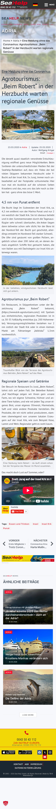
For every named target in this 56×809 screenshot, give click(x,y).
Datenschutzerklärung (28, 767)
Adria (9, 31)
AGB (27, 764)
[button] (5, 803)
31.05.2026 (12, 622)
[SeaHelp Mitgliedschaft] (28, 560)
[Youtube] (45, 757)
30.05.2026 (12, 662)
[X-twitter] (45, 752)
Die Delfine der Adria (18, 697)
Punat (45, 24)
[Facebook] (39, 752)
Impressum (36, 764)
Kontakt (18, 764)
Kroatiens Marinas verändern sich (26, 656)
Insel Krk (36, 24)
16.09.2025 (12, 702)
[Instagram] (50, 752)
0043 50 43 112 (26, 739)
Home (6, 40)
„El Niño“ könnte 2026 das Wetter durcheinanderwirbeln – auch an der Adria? (26, 613)
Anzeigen (50, 153)
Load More (28, 715)
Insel (26, 24)
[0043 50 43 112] (26, 733)
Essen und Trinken (12, 24)
